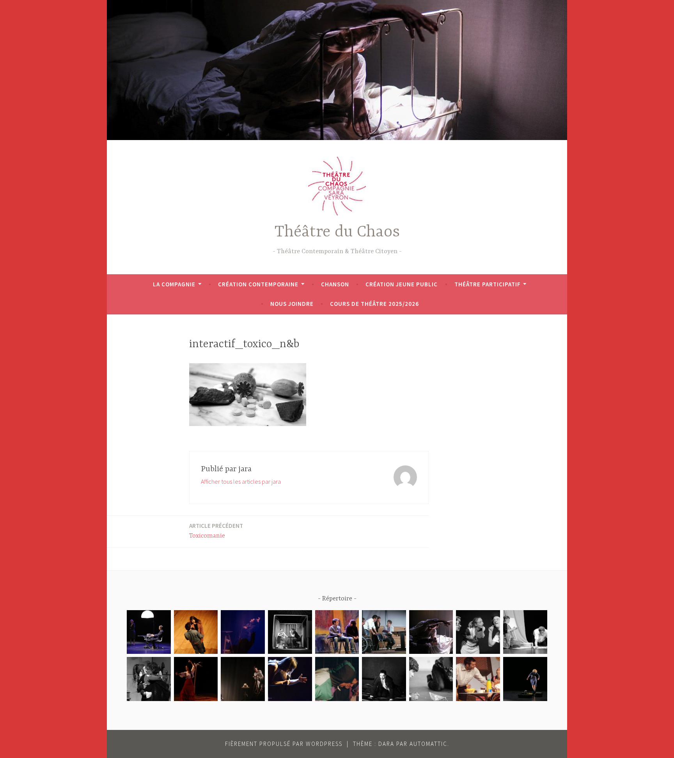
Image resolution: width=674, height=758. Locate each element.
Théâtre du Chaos (337, 232)
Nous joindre (292, 303)
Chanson (335, 284)
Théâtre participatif (487, 284)
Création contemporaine (258, 284)
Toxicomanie (216, 531)
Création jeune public (401, 284)
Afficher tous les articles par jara (241, 481)
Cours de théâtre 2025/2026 (374, 303)
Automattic (428, 743)
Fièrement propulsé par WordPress (283, 743)
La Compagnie (174, 284)
